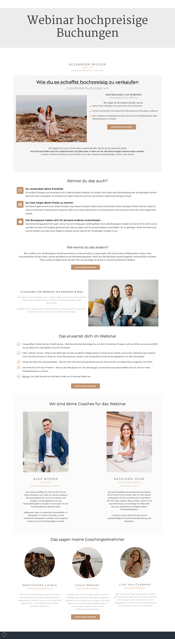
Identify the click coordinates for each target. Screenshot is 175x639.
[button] (4, 634)
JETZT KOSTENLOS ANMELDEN (121, 127)
